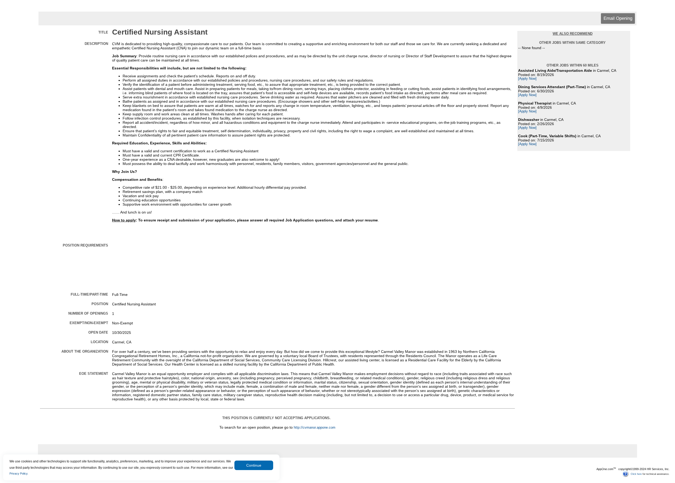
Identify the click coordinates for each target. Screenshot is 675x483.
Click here (636, 473)
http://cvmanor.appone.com (314, 427)
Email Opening (618, 18)
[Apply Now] (527, 78)
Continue (253, 465)
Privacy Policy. (18, 473)
